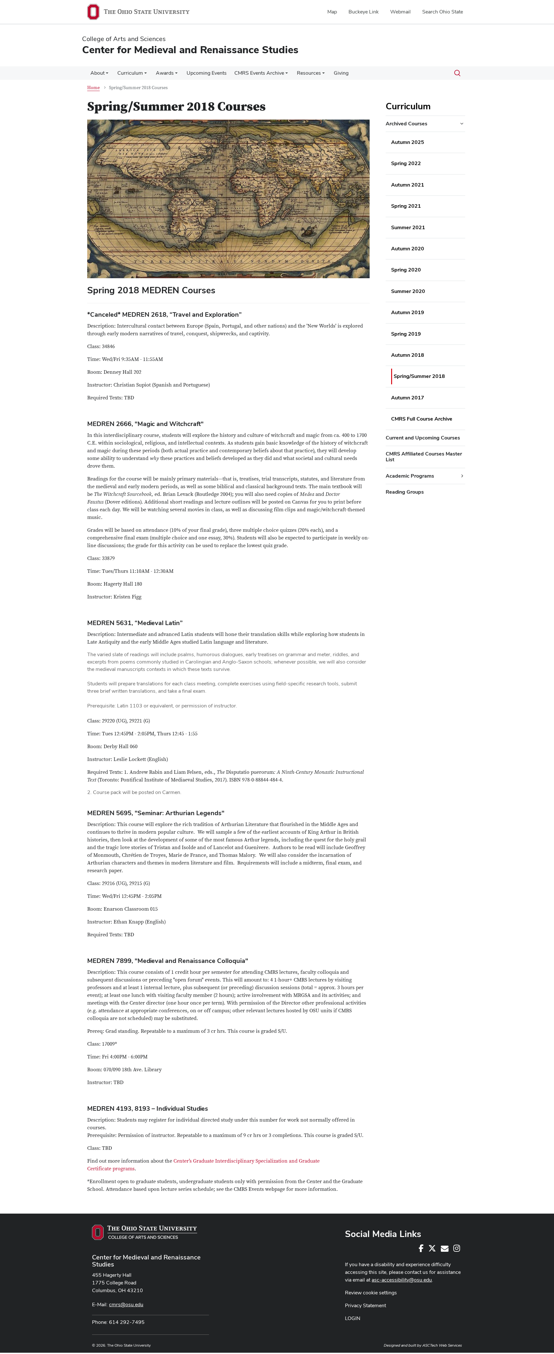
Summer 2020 (408, 291)
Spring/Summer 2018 (419, 376)
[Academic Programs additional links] (462, 476)
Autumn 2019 (407, 312)
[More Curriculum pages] (145, 75)
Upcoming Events (207, 73)
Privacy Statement (365, 1305)
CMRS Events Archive (259, 73)
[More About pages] (107, 75)
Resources (309, 73)
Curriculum (130, 73)
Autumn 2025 (407, 142)
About (97, 73)
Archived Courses (406, 123)
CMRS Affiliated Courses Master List (424, 456)
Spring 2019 (406, 333)
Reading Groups (405, 492)
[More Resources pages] (323, 75)
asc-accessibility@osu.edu (402, 1279)
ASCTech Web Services (442, 1345)
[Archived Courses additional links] (461, 124)
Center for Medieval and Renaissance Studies (146, 1260)
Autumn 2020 (407, 248)
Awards (165, 73)
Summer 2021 (408, 227)
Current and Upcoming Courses (423, 437)
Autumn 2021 (407, 184)
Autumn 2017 (407, 397)
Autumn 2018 (407, 355)
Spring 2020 (406, 269)
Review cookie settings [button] (371, 1292)
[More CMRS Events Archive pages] (286, 75)
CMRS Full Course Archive (421, 418)
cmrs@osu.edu (126, 1304)
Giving (341, 73)
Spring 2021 (406, 206)
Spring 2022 (406, 163)
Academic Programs (410, 475)
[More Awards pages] (176, 75)
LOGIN (352, 1318)
